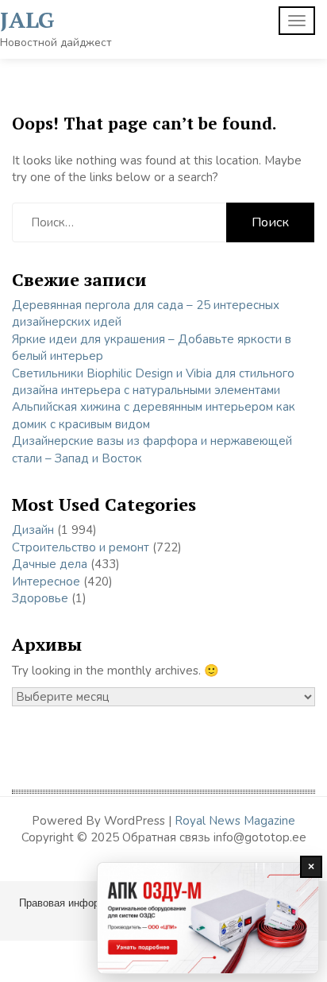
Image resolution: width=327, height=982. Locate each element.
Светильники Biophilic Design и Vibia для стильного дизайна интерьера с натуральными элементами (153, 381)
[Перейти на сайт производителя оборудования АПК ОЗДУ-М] (208, 918)
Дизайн (33, 530)
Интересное (46, 582)
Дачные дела (49, 564)
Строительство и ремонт (80, 547)
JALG (27, 19)
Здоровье (40, 598)
